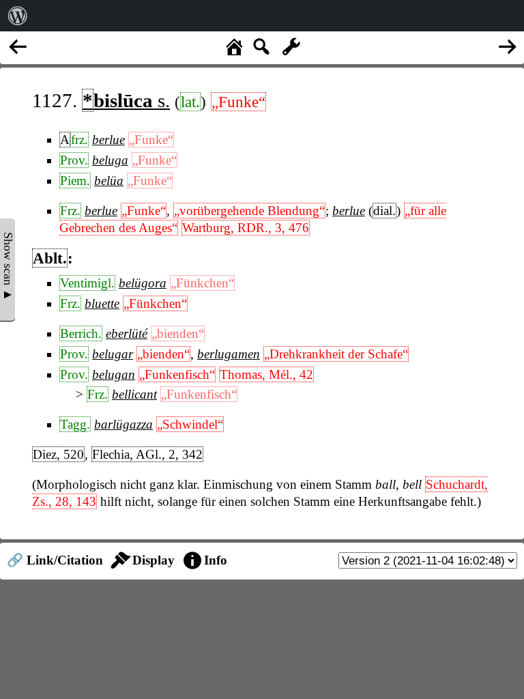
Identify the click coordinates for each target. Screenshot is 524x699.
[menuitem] (17, 15)
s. (126, 100)
